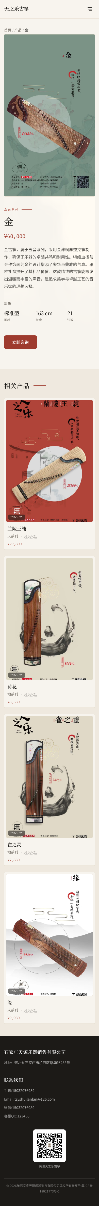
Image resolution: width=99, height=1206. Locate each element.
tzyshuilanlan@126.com (34, 1099)
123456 (23, 1115)
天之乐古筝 (16, 8)
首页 (7, 29)
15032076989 (23, 1090)
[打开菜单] (90, 9)
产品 (18, 29)
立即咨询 (20, 342)
